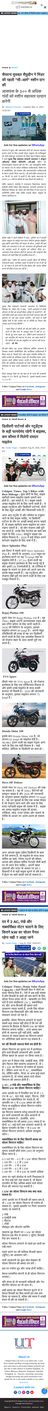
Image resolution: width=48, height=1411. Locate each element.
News (15, 67)
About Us (24, 1356)
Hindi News (18, 419)
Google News (26, 389)
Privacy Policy (26, 1407)
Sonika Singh (11, 448)
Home (5, 67)
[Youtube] (32, 1392)
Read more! (24, 1382)
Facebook (29, 386)
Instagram (40, 386)
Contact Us (16, 1407)
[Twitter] (19, 1392)
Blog (41, 1407)
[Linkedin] (27, 1392)
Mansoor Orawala (13, 107)
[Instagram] (23, 1392)
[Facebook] (15, 1392)
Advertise (35, 1407)
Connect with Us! (24, 1387)
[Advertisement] (24, 40)
